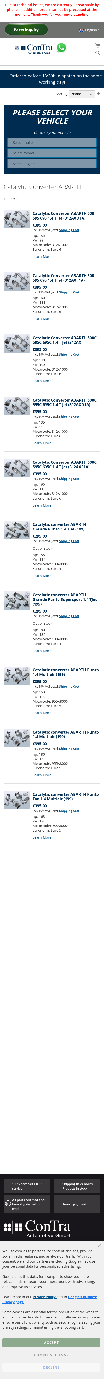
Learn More (42, 256)
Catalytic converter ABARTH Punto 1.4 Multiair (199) (66, 672)
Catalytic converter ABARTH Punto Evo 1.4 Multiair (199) (66, 797)
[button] (89, 29)
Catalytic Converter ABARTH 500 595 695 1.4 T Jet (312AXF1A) (63, 278)
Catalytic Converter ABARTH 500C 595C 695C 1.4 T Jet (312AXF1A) (65, 465)
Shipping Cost (69, 230)
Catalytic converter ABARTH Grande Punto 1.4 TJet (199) (59, 527)
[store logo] (33, 49)
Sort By (61, 93)
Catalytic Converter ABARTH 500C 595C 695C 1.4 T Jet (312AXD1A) (65, 402)
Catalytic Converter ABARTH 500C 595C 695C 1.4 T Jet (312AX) (65, 340)
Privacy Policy (45, 1297)
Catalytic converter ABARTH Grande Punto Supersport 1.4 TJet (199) (65, 599)
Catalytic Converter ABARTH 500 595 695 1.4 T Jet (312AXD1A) (63, 216)
